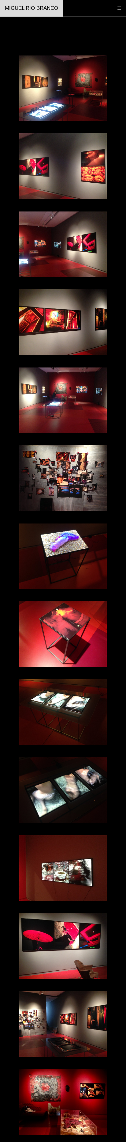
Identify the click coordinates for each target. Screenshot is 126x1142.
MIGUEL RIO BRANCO (31, 8)
